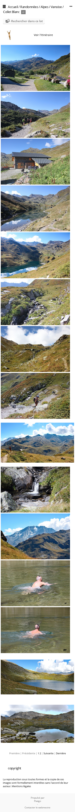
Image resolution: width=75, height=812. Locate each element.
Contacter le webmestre (37, 807)
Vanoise (56, 7)
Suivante (48, 753)
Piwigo (37, 801)
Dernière (61, 753)
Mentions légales (21, 786)
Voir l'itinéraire (43, 35)
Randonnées (29, 7)
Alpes (44, 7)
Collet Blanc (11, 12)
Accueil (13, 7)
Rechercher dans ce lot (27, 21)
